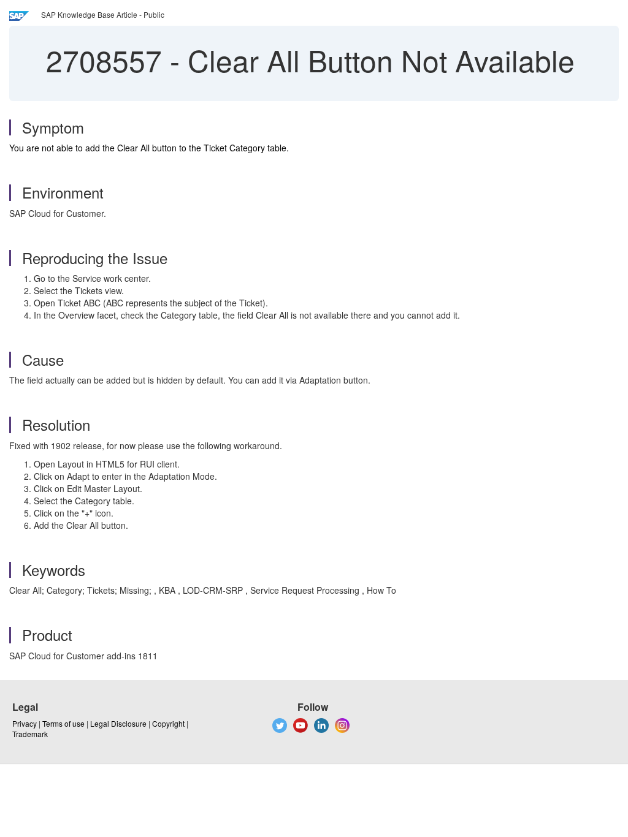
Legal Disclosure (118, 723)
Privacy (24, 723)
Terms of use (63, 723)
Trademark (30, 734)
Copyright (168, 723)
